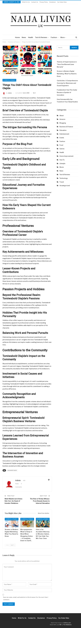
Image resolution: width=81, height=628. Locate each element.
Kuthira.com (67, 623)
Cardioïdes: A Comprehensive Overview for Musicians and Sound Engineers (67, 83)
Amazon (62, 119)
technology (63, 178)
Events (61, 138)
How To (62, 160)
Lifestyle (62, 163)
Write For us (26, 2)
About (61, 115)
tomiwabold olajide (12, 470)
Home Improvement (66, 156)
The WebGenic (67, 624)
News (24, 37)
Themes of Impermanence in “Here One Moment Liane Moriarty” (67, 64)
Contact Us (34, 2)
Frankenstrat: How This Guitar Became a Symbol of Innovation (67, 92)
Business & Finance (9, 80)
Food (61, 145)
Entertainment (64, 134)
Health (30, 37)
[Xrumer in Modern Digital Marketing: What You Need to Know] (11, 522)
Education (62, 130)
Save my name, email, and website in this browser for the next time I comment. (25, 598)
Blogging (62, 123)
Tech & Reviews (41, 37)
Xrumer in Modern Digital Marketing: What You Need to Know (67, 73)
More (62, 37)
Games (61, 149)
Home (17, 37)
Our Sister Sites (62, 2)
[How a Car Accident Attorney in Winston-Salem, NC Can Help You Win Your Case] (43, 522)
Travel (61, 182)
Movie (61, 167)
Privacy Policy (44, 2)
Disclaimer (52, 2)
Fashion (54, 37)
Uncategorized (64, 185)
